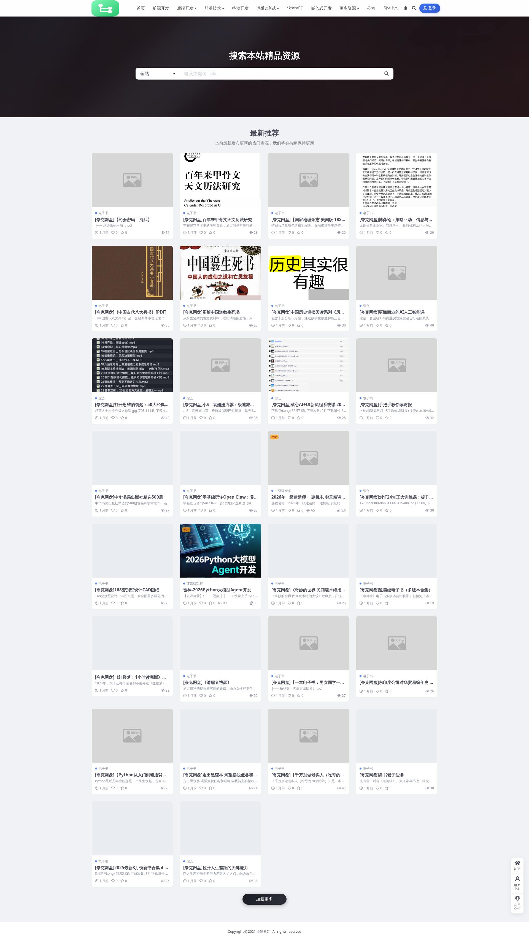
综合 (366, 305)
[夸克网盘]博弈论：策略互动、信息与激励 (396, 222)
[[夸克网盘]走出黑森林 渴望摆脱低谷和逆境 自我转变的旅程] (220, 736)
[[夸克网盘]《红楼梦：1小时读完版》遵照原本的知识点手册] (132, 643)
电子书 (103, 213)
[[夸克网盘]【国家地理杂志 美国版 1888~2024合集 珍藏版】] (308, 180)
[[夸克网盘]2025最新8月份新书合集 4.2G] (132, 828)
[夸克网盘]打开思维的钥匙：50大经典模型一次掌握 (132, 407)
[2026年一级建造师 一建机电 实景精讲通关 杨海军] (308, 458)
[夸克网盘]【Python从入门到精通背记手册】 (131, 777)
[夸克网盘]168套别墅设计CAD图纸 (127, 589)
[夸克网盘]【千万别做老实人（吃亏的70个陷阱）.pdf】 (308, 777)
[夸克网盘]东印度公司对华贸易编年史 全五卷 (397, 684)
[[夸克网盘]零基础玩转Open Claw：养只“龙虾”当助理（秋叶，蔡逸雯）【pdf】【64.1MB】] (220, 458)
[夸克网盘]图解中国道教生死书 (211, 312)
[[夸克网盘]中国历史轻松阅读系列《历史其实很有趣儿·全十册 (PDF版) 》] (308, 273)
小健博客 (263, 931)
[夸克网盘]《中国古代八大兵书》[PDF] (130, 312)
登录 (432, 8)
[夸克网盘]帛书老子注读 (382, 774)
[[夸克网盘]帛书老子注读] (396, 736)
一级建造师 (283, 490)
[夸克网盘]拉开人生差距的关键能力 (215, 867)
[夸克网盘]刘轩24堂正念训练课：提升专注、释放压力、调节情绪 (396, 499)
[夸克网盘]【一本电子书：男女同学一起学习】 (307, 684)
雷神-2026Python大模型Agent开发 (217, 589)
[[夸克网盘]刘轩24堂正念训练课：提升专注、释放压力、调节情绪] (396, 458)
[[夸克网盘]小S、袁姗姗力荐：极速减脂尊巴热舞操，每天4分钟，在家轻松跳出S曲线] (220, 365)
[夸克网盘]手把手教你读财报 (386, 404)
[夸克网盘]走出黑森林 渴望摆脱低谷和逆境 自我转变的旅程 (220, 777)
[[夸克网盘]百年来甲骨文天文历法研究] (220, 180)
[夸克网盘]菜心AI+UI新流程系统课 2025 (307, 407)
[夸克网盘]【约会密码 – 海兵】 (123, 219)
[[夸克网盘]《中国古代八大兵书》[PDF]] (132, 273)
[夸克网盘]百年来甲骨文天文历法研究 (217, 219)
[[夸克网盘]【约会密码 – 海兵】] (132, 180)
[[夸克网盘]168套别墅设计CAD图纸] (132, 551)
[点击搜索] (386, 74)
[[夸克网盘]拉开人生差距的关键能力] (220, 828)
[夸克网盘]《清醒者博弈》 (207, 682)
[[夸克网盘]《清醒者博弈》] (220, 643)
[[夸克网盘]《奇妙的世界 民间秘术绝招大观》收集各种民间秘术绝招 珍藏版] (308, 551)
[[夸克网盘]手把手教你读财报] (396, 365)
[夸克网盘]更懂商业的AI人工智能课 (392, 312)
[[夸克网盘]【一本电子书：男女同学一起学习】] (308, 643)
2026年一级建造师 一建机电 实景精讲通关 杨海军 (308, 499)
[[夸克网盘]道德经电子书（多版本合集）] (396, 551)
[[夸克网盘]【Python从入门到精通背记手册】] (132, 736)
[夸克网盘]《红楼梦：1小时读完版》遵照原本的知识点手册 (130, 679)
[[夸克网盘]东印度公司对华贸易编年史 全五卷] (396, 643)
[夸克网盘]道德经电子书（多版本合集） (396, 589)
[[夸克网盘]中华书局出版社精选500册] (132, 458)
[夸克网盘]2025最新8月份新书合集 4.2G (131, 870)
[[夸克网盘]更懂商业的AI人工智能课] (396, 273)
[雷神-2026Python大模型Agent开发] (220, 551)
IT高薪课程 (195, 583)
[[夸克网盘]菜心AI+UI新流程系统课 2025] (308, 365)
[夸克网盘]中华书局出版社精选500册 (129, 497)
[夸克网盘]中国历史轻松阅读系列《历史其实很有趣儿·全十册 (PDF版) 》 (307, 314)
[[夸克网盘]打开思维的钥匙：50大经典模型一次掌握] (132, 365)
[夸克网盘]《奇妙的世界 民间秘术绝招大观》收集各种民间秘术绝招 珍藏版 (308, 592)
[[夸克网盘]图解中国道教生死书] (220, 273)
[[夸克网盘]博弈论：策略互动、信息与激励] (396, 180)
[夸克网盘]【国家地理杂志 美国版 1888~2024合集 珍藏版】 (307, 222)
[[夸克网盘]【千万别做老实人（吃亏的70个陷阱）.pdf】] (308, 736)
